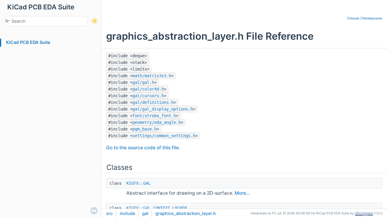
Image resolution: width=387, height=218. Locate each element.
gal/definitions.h (153, 102)
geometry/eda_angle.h (156, 122)
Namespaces (372, 18)
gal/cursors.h (148, 95)
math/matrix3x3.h (151, 75)
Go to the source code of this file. (143, 147)
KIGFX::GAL (138, 183)
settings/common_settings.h (163, 135)
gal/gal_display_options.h (162, 109)
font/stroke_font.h (154, 115)
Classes (353, 18)
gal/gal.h (143, 82)
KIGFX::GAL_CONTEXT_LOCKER (156, 208)
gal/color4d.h (148, 89)
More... (242, 193)
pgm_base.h (144, 129)
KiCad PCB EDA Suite (28, 42)
